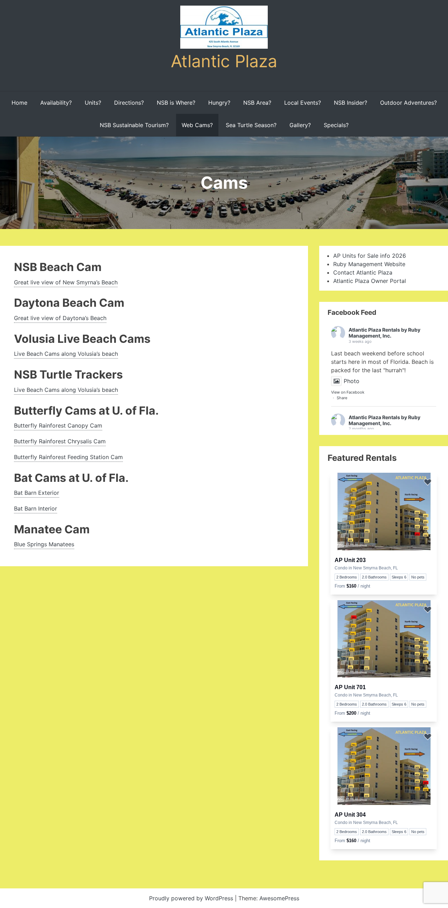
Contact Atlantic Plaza (362, 272)
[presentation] (383, 513)
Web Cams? (197, 125)
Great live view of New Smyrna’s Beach (66, 282)
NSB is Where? (176, 102)
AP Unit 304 (350, 815)
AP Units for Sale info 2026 (369, 255)
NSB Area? (257, 102)
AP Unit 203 (350, 560)
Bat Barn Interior (35, 508)
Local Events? (302, 102)
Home (19, 102)
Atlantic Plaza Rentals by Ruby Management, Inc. (384, 333)
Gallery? (300, 125)
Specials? (336, 125)
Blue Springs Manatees (44, 544)
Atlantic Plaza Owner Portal (369, 280)
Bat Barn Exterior (36, 492)
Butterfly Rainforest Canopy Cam (58, 425)
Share (342, 397)
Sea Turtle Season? (251, 125)
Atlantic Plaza (224, 61)
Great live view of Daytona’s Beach (60, 317)
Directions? (129, 102)
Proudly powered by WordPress (192, 898)
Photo (351, 380)
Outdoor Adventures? (408, 102)
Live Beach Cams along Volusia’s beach (66, 353)
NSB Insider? (350, 102)
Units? (93, 102)
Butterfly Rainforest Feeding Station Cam (68, 456)
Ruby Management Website (369, 264)
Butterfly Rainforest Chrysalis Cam (60, 441)
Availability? (56, 102)
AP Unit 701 (350, 687)
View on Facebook (347, 392)
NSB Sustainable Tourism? (134, 125)
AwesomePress (279, 898)
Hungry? (219, 102)
